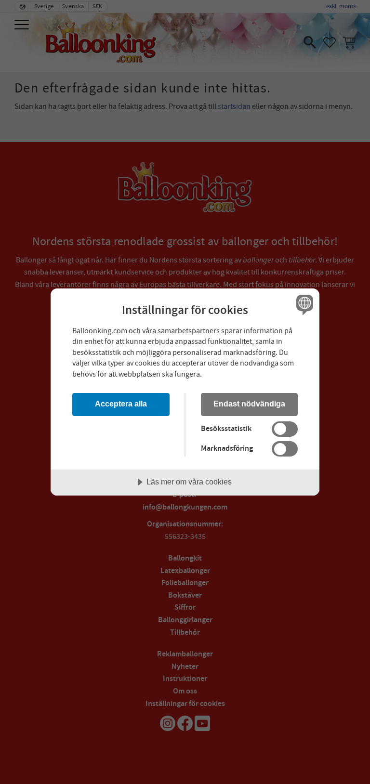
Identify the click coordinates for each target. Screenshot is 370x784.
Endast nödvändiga (249, 403)
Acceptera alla (121, 403)
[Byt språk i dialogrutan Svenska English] (303, 304)
